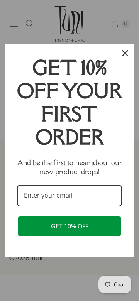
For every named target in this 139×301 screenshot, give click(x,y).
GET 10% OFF (69, 226)
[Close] (125, 53)
